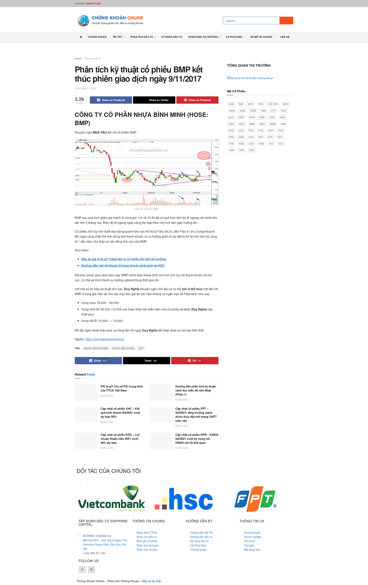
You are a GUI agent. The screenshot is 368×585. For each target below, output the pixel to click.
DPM (253, 110)
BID (241, 103)
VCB (241, 143)
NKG (283, 123)
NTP (141, 348)
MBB (252, 123)
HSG (231, 123)
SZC (280, 136)
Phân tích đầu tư (92, 58)
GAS (283, 110)
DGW (232, 110)
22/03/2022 (107, 395)
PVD (270, 130)
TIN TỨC (117, 37)
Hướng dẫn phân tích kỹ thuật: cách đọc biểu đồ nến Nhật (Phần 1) (195, 390)
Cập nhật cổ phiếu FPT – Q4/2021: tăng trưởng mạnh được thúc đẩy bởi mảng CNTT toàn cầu (196, 414)
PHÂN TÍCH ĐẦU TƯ (141, 37)
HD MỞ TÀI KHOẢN (261, 37)
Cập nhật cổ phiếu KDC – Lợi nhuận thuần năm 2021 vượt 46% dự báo (120, 438)
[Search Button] (286, 20)
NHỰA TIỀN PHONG (96, 348)
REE (231, 136)
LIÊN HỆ (284, 37)
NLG (231, 130)
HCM (251, 117)
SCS (251, 136)
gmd (231, 117)
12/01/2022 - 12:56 (85, 88)
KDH (241, 123)
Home (78, 58)
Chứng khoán (97, 37)
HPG (272, 117)
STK (270, 136)
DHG (242, 110)
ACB (231, 103)
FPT (273, 110)
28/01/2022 (107, 421)
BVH (250, 103)
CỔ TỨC (273, 103)
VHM (261, 143)
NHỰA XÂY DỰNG (123, 348)
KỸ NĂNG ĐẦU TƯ (171, 37)
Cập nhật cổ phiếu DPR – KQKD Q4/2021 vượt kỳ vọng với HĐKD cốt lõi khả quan (196, 438)
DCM (286, 103)
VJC (280, 143)
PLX (241, 130)
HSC (282, 117)
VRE (251, 150)
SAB (241, 136)
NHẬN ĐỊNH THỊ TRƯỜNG (203, 37)
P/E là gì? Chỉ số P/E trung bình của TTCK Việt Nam (122, 388)
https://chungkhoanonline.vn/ (104, 339)
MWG (273, 123)
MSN (262, 123)
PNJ (251, 130)
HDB (262, 117)
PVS (280, 130)
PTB (261, 130)
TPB (231, 143)
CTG (260, 103)
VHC (251, 143)
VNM (231, 150)
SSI (261, 136)
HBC (241, 117)
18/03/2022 (182, 399)
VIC (271, 143)
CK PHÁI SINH (234, 37)
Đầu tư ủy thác (152, 581)
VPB (241, 150)
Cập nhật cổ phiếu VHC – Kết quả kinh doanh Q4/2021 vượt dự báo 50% (120, 412)
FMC (263, 110)
